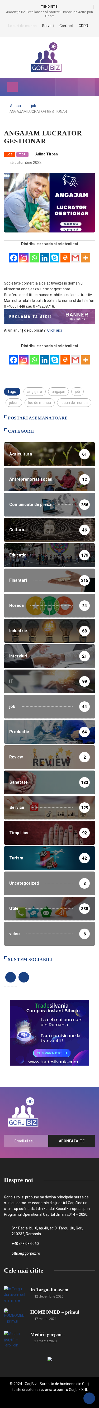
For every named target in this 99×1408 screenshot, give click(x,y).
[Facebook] (13, 254)
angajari (58, 391)
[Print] (65, 254)
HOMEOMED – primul (54, 1312)
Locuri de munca (22, 26)
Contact (66, 26)
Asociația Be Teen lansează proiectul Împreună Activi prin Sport (49, 14)
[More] (85, 254)
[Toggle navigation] (12, 87)
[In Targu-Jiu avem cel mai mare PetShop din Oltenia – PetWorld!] (14, 1294)
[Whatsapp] (34, 254)
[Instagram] (24, 254)
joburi (13, 403)
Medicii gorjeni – (47, 1334)
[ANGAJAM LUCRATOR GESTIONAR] (62, 87)
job (33, 106)
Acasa (15, 106)
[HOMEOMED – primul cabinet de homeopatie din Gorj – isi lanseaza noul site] (14, 1316)
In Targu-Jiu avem (49, 1289)
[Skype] (54, 254)
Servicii (48, 26)
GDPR (83, 26)
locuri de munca (74, 403)
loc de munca (39, 403)
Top (22, 154)
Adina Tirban (46, 154)
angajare (34, 391)
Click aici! (55, 330)
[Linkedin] (44, 254)
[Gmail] (75, 254)
